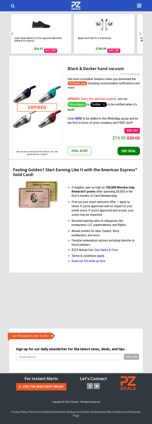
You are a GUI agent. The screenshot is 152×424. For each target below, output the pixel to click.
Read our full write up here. (89, 261)
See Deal (128, 151)
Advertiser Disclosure (66, 411)
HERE (79, 118)
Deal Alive (80, 151)
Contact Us (86, 411)
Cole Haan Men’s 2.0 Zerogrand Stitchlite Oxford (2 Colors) (38, 39)
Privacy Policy (19, 411)
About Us (122, 411)
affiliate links (48, 152)
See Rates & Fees (106, 250)
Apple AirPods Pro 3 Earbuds (94, 38)
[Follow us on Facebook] (90, 386)
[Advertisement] (79, 300)
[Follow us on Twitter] (97, 386)
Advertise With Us (105, 411)
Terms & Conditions (40, 411)
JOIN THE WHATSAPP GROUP (43, 386)
